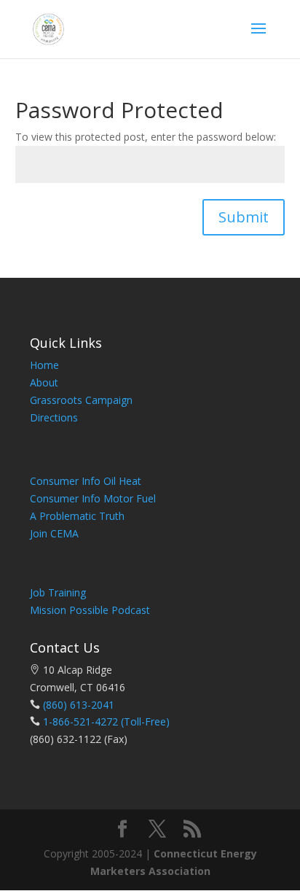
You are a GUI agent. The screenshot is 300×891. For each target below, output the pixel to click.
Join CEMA (54, 533)
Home (44, 365)
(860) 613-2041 (78, 705)
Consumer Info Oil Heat (85, 481)
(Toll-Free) (144, 721)
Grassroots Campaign (81, 400)
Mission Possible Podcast (90, 610)
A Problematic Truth (77, 516)
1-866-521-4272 (80, 721)
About (44, 382)
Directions (54, 417)
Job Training (58, 592)
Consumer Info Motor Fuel (93, 498)
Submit (243, 217)
